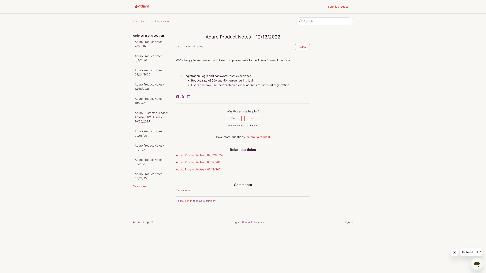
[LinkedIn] (188, 96)
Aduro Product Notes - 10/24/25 (150, 101)
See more (139, 186)
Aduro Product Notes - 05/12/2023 (199, 162)
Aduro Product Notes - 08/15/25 (150, 148)
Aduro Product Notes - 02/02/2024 (199, 155)
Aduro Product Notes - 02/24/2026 (150, 72)
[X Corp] (183, 96)
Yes (233, 118)
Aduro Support (141, 21)
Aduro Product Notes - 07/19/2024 (199, 169)
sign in (188, 200)
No (252, 118)
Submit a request (338, 6)
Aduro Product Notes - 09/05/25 (150, 133)
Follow (302, 47)
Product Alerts (163, 21)
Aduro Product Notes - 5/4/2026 (150, 58)
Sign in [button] (348, 222)
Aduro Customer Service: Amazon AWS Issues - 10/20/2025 (151, 117)
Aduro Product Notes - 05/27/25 (150, 176)
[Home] (142, 8)
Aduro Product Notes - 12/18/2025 (150, 87)
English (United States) (247, 222)
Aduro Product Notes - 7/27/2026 (150, 44)
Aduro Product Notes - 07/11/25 (150, 162)
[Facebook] (177, 96)
